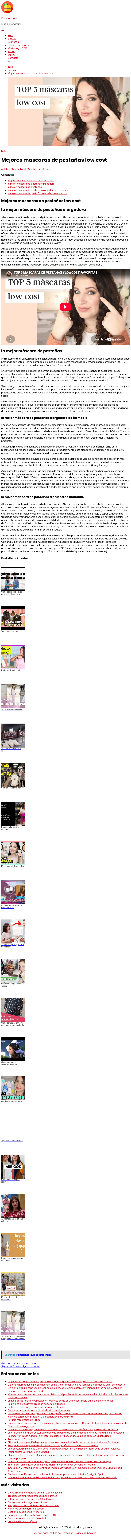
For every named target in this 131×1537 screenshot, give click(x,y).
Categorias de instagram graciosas (27, 1502)
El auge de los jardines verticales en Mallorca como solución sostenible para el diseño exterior (60, 1400)
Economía (13, 41)
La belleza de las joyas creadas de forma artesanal (37, 1403)
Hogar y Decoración (19, 45)
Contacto (13, 57)
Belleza (12, 38)
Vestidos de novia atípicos (22, 1521)
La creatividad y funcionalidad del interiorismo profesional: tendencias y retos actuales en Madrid (62, 1477)
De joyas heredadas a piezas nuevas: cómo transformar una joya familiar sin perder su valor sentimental (66, 1384)
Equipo (11, 54)
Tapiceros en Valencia (20, 1439)
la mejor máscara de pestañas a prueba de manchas (37, 193)
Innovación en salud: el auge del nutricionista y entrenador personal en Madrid (52, 1464)
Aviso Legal (41, 1532)
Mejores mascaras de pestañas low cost (31, 180)
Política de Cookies (85, 1532)
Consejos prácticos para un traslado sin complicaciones (39, 1410)
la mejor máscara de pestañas (25, 186)
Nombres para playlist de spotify (26, 1508)
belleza (5, 151)
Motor (11, 51)
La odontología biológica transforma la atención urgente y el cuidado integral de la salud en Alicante (64, 1448)
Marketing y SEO (17, 48)
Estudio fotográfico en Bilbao (24, 1419)
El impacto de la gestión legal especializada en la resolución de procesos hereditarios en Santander (63, 1442)
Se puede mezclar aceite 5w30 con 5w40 (32, 1515)
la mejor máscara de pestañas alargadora (31, 183)
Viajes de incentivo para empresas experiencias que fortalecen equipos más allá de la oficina (60, 1381)
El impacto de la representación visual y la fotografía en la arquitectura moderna (53, 1445)
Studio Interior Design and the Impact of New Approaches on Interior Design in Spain (56, 1474)
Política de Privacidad (61, 1532)
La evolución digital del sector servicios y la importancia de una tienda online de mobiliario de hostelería (66, 1432)
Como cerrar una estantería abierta (27, 1518)
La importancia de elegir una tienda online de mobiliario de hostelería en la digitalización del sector (63, 1429)
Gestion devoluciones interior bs (26, 1511)
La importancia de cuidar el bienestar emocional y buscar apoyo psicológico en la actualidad (59, 1435)
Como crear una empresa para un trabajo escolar (35, 1492)
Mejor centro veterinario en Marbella (28, 1451)
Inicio (10, 35)
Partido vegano (10, 18)
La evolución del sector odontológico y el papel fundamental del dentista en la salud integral (59, 1461)
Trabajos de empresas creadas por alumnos (32, 1495)
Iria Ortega (44, 168)
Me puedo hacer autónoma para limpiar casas (33, 1505)
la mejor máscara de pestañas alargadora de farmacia (38, 190)
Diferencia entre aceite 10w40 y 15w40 (31, 1499)
